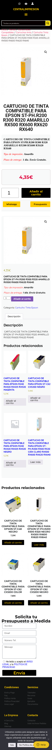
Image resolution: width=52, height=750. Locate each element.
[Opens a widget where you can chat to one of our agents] (41, 745)
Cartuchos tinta (23, 32)
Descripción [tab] (14, 316)
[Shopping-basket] (26, 3)
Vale (12, 745)
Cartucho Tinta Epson (26, 307)
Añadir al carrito (36, 193)
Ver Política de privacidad (30, 745)
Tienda (12, 29)
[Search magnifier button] (47, 23)
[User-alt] (32, 3)
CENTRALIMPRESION (26, 9)
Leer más (35, 462)
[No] (48, 739)
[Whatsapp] (19, 3)
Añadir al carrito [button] (11, 402)
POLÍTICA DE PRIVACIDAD (14, 665)
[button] (26, 14)
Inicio (4, 29)
